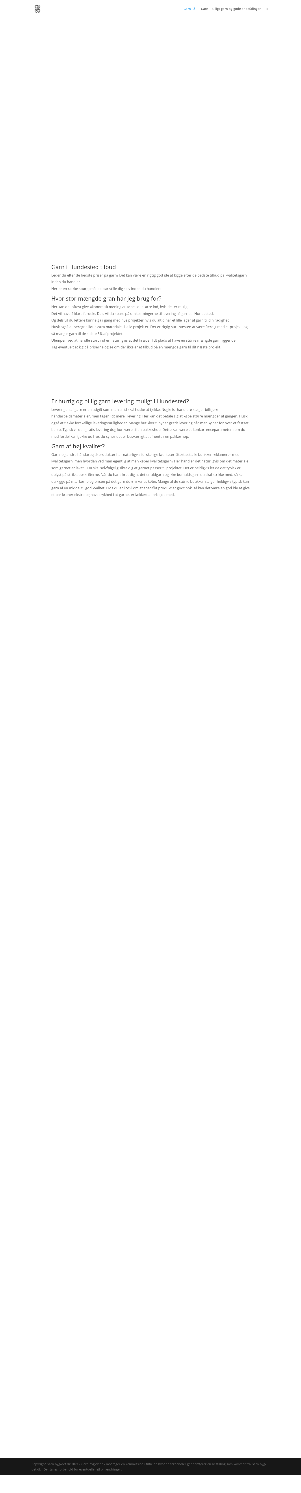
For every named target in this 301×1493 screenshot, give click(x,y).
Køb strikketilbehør (234, 548)
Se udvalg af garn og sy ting (86, 1403)
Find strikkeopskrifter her (211, 806)
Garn (187, 9)
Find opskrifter (67, 548)
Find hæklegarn (150, 942)
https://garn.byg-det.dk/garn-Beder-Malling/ (199, 1444)
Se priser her (150, 377)
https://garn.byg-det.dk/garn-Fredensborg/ (127, 1444)
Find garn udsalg (150, 1182)
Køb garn (150, 548)
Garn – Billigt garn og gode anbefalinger (231, 9)
